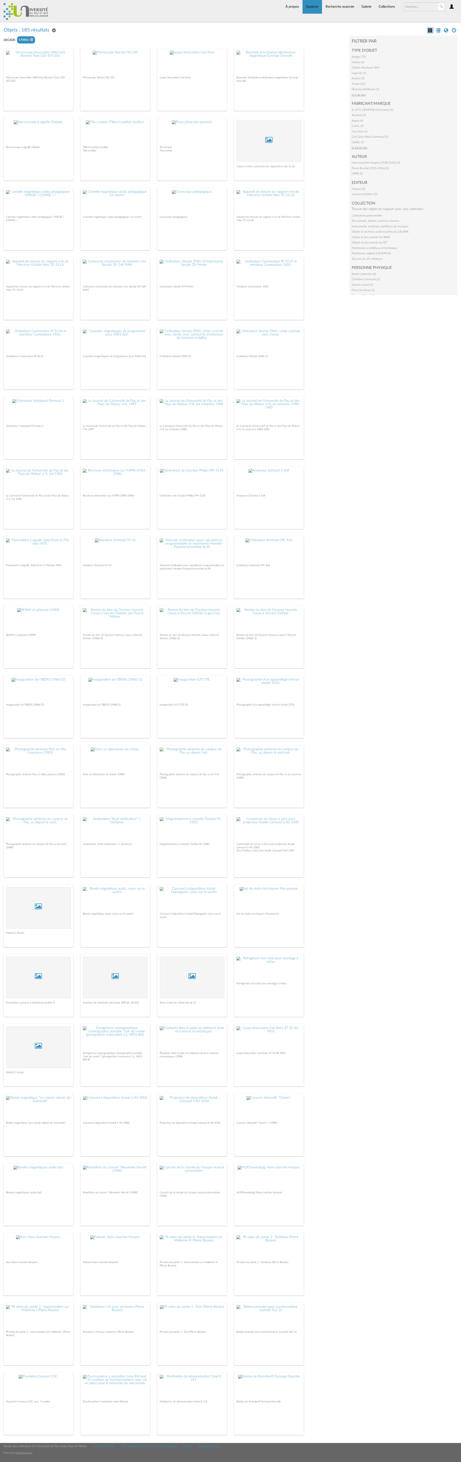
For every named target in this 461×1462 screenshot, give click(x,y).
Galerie (366, 6)
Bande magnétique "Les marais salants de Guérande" (36, 1122)
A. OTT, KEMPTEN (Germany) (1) (372, 109)
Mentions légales (208, 1446)
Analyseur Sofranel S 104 (251, 495)
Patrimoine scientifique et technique (374, 248)
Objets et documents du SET (370, 242)
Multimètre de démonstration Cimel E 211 (183, 1401)
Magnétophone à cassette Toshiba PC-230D (184, 844)
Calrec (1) (358, 125)
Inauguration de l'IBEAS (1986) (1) (102, 704)
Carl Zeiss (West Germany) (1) (370, 136)
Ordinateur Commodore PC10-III (24, 356)
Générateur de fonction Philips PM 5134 (182, 495)
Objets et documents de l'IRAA (371, 237)
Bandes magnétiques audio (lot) (24, 1192)
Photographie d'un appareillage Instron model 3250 (265, 704)
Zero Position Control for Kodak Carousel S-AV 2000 (265, 850)
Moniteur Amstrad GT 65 (97, 565)
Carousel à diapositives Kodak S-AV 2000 (106, 1122)
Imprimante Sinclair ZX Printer (177, 286)
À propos (292, 6)
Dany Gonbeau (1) (363, 290)
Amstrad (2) (359, 115)
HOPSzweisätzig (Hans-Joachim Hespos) (259, 1192)
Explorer (312, 6)
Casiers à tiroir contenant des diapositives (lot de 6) (265, 166)
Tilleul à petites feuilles (95, 147)
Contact (187, 1446)
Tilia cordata (89, 150)
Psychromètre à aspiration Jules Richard (105, 1401)
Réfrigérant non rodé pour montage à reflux (261, 983)
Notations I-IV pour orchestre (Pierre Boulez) (108, 1332)
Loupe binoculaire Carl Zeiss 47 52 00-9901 (261, 1053)
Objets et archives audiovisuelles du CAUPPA (380, 231)
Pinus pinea (166, 150)
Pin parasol (166, 147)
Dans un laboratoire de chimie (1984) (103, 774)
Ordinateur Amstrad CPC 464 (253, 565)
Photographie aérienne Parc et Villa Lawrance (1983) (35, 774)
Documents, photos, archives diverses (375, 220)
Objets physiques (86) (365, 67)
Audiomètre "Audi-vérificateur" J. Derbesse (107, 844)
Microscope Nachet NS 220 (98, 77)
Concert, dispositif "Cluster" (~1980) (257, 1122)
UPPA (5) (357, 173)
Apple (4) (357, 120)
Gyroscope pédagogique (174, 217)
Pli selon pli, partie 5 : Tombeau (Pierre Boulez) (262, 1262)
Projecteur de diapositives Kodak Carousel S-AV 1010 (190, 1122)
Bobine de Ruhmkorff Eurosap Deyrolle (259, 1401)
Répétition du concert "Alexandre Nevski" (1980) (110, 1192)
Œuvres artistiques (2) (365, 89)
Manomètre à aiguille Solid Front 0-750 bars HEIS (33, 565)
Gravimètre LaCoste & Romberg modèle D (30, 1002)
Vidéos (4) (358, 62)
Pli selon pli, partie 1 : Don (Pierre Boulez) (183, 1332)
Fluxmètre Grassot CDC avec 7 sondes (28, 1401)
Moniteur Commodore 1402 (252, 286)
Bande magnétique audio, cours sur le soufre (108, 913)
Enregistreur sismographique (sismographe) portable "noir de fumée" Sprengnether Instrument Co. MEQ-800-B (113, 1056)
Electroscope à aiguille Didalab (23, 147)
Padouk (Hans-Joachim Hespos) (100, 1262)
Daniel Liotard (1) (362, 284)
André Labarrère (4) (364, 274)
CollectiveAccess (24, 1453)
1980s (24, 40)
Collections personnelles (367, 215)
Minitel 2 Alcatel (15, 933)
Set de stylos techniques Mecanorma (258, 913)
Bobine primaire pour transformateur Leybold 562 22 (267, 1332)
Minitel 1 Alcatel (15, 1072)
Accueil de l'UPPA (104, 1446)
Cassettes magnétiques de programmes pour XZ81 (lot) (114, 356)
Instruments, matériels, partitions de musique (380, 226)
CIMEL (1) (358, 142)
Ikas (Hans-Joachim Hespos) (21, 1262)
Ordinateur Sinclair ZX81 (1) (252, 356)
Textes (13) (358, 83)
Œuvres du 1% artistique (367, 258)
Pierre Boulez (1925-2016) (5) (370, 168)
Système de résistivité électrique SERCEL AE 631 (111, 1002)
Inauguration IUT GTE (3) (174, 704)
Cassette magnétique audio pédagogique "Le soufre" (112, 217)
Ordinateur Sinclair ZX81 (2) (175, 356)
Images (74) (359, 56)
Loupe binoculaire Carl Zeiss (175, 77)
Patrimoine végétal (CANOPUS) (371, 253)
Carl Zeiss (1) (360, 131)
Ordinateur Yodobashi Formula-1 (24, 426)
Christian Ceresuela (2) (366, 279)
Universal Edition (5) (364, 194)
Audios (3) (358, 78)
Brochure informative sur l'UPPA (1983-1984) (108, 495)
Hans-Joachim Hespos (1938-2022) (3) (376, 162)
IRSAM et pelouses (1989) (21, 635)
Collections (387, 6)
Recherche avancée (340, 6)
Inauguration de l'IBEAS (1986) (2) (25, 704)
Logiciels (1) (359, 73)
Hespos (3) (358, 188)
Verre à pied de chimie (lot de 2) (178, 1002)
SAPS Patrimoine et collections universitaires (149, 1446)
